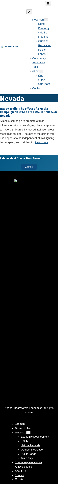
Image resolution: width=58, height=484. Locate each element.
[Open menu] (48, 3)
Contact (29, 166)
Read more (41, 142)
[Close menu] (29, 12)
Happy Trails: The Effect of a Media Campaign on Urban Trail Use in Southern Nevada (28, 112)
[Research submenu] (46, 19)
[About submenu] (41, 71)
